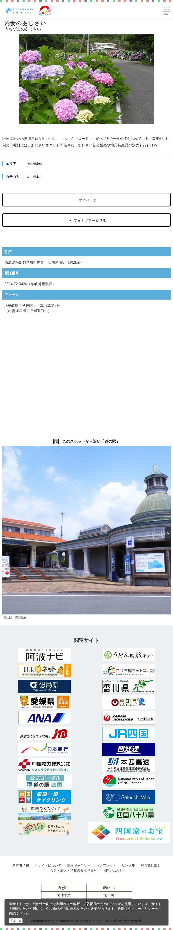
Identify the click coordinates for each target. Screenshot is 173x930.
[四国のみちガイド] (44, 813)
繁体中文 (109, 887)
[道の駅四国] (44, 781)
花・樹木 (33, 177)
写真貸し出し (151, 865)
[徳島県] (44, 686)
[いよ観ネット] (44, 670)
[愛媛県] (44, 702)
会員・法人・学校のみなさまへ (73, 870)
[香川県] (129, 686)
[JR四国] (129, 733)
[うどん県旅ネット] (129, 654)
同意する (15, 921)
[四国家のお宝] (129, 832)
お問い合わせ (113, 870)
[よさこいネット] (129, 670)
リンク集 (128, 865)
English (63, 887)
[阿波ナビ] (44, 655)
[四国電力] (44, 765)
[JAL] (129, 718)
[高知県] (129, 702)
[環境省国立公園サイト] (129, 781)
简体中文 (64, 895)
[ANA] (44, 717)
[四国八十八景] (129, 812)
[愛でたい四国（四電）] (44, 828)
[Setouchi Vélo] (129, 797)
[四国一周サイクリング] (44, 797)
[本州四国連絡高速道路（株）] (129, 765)
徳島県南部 (34, 164)
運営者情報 (20, 865)
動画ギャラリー (79, 865)
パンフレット (106, 865)
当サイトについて (47, 865)
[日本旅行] (44, 749)
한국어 (109, 895)
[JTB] (44, 733)
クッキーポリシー (141, 908)
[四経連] (129, 749)
